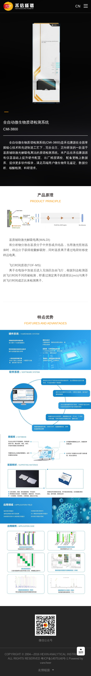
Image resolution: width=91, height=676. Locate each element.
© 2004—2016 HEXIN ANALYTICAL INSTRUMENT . (54, 654)
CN (77, 6)
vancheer (45, 662)
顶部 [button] (80, 652)
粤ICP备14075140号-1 (54, 658)
